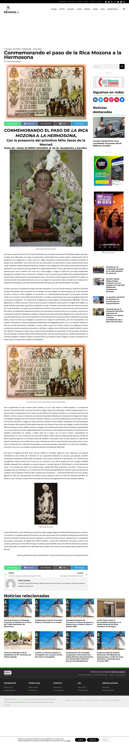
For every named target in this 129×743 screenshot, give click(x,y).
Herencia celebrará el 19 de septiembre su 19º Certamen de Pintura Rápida (17, 655)
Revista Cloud (33, 690)
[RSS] (124, 2)
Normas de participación (92, 700)
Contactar (92, 1)
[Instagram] (115, 2)
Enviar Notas (71, 1)
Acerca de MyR (120, 675)
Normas (86, 1)
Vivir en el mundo (58, 690)
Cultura (7, 49)
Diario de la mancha (118, 672)
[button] (119, 9)
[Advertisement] (64, 30)
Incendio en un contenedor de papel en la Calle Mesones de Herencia (115, 270)
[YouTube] (118, 2)
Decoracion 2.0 (8, 687)
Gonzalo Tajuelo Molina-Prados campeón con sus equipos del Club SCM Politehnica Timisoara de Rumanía (115, 285)
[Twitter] (109, 2)
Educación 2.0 (82, 687)
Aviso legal (68, 700)
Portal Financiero (83, 690)
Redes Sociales (33, 687)
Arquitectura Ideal (9, 690)
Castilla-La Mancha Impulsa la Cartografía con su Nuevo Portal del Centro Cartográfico (48, 655)
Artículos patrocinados (85, 675)
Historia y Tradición (21, 49)
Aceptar (80, 740)
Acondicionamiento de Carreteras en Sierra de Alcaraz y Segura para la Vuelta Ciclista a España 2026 (80, 623)
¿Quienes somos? (62, 1)
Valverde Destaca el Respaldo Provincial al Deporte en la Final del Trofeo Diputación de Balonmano (17, 623)
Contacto (111, 675)
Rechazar (93, 740)
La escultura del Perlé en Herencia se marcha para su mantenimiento (115, 300)
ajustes (68, 741)
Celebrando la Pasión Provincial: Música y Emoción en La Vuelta (48, 621)
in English (99, 1)
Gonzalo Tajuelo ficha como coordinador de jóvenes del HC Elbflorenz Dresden (107, 143)
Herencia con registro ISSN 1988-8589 (109, 700)
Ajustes (105, 740)
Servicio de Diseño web (100, 675)
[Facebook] (106, 2)
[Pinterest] (112, 2)
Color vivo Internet (20, 699)
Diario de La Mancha (108, 690)
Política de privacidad (78, 700)
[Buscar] (122, 66)
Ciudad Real (105, 687)
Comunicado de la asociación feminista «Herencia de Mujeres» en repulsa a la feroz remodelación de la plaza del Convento (114, 315)
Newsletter (79, 1)
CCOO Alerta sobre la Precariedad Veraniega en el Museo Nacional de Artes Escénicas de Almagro (109, 623)
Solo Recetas (57, 687)
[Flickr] (121, 2)
